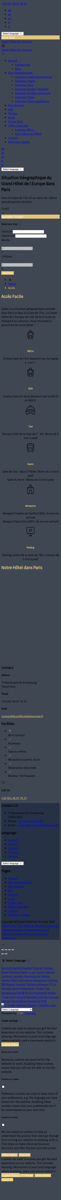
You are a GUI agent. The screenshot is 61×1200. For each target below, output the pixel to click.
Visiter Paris (15, 121)
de (9, 10)
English (12, 844)
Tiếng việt (7, 997)
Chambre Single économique (33, 77)
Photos (12, 113)
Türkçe (39, 988)
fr (9, 22)
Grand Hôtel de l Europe (16, 41)
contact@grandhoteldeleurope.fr (22, 716)
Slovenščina (18, 1001)
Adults (5, 240)
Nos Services (16, 105)
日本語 (20, 993)
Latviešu (18, 976)
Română (32, 997)
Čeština (52, 980)
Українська (8, 993)
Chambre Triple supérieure (32, 101)
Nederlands (27, 988)
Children (6, 256)
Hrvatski (21, 984)
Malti (14, 980)
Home (12, 284)
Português (40, 993)
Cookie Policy (23, 934)
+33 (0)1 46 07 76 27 (14, 3)
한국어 (29, 993)
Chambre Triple (25, 97)
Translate (30, 1013)
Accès (11, 117)
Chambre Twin (24, 85)
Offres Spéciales (18, 125)
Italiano (13, 856)
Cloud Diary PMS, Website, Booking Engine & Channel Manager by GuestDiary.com (29, 928)
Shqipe (5, 1001)
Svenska (43, 997)
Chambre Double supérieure (33, 93)
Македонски (32, 976)
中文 (44, 1001)
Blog (18, 69)
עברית (52, 984)
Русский (20, 997)
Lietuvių (6, 976)
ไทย (47, 988)
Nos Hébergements (20, 73)
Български (25, 980)
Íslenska (6, 988)
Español (13, 848)
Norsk (15, 988)
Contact (13, 138)
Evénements (22, 64)
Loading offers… (25, 130)
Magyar (10, 984)
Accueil (13, 60)
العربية (32, 972)
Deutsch (13, 840)
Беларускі (40, 980)
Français (13, 852)
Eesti (24, 972)
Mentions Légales (19, 142)
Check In (6, 231)
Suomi (40, 972)
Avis (10, 109)
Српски (53, 997)
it (9, 26)
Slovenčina (33, 1001)
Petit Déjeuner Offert (28, 134)
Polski (52, 993)
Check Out (8, 236)
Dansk (5, 972)
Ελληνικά (15, 972)
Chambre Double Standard (31, 89)
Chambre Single (25, 81)
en (9, 14)
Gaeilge (50, 972)
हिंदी (3, 984)
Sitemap (6, 934)
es (9, 18)
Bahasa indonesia (37, 984)
